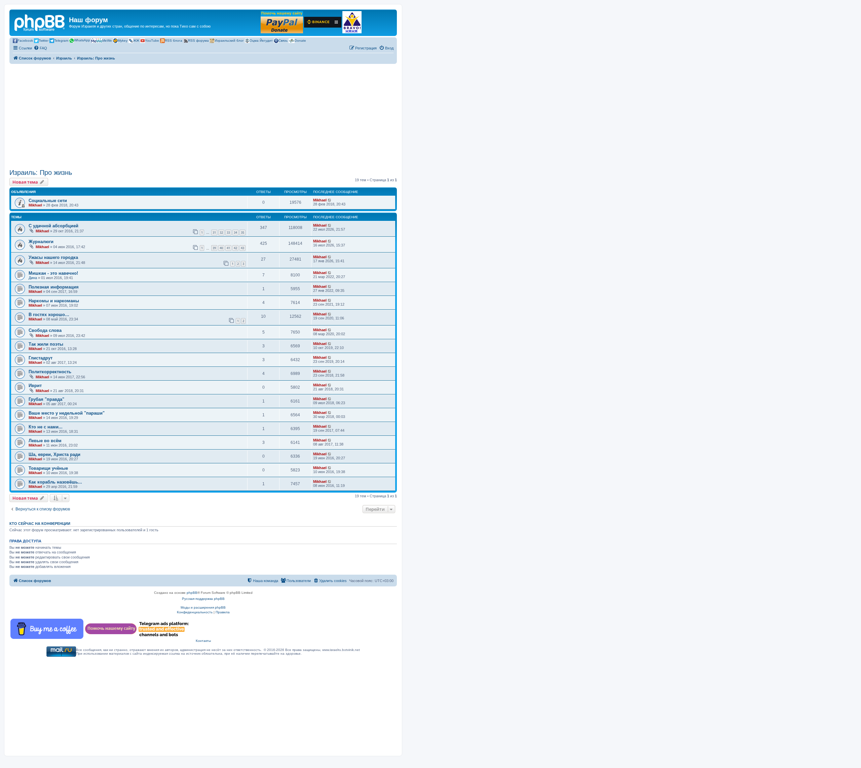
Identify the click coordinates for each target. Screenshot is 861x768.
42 (235, 248)
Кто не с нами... (46, 426)
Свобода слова (45, 330)
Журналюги (41, 241)
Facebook (25, 40)
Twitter (43, 40)
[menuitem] (40, 48)
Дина (33, 278)
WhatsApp (82, 40)
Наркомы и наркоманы (54, 300)
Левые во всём (45, 440)
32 (221, 232)
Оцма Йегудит (261, 40)
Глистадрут (40, 357)
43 (242, 248)
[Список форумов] (40, 22)
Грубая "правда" (46, 399)
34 (235, 232)
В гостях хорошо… (49, 314)
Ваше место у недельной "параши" (67, 413)
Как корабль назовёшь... (55, 482)
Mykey (122, 40)
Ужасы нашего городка (53, 257)
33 (228, 232)
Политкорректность (50, 371)
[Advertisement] (203, 116)
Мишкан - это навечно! (53, 273)
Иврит (35, 385)
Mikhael (35, 205)
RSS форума (198, 40)
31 (214, 232)
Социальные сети (48, 200)
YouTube (152, 40)
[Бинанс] (322, 22)
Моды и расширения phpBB (203, 607)
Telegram (61, 40)
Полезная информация (54, 287)
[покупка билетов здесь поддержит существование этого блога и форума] (352, 22)
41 (228, 248)
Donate (300, 40)
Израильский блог (229, 40)
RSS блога (173, 40)
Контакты (203, 641)
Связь (283, 40)
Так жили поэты (46, 344)
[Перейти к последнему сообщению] (330, 200)
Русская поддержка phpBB (203, 599)
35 (242, 232)
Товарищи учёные (48, 468)
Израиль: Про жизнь (40, 172)
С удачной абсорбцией (53, 225)
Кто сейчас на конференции (39, 524)
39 (214, 248)
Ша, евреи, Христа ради (54, 454)
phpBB (192, 592)
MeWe (107, 40)
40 (221, 248)
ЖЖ (136, 40)
